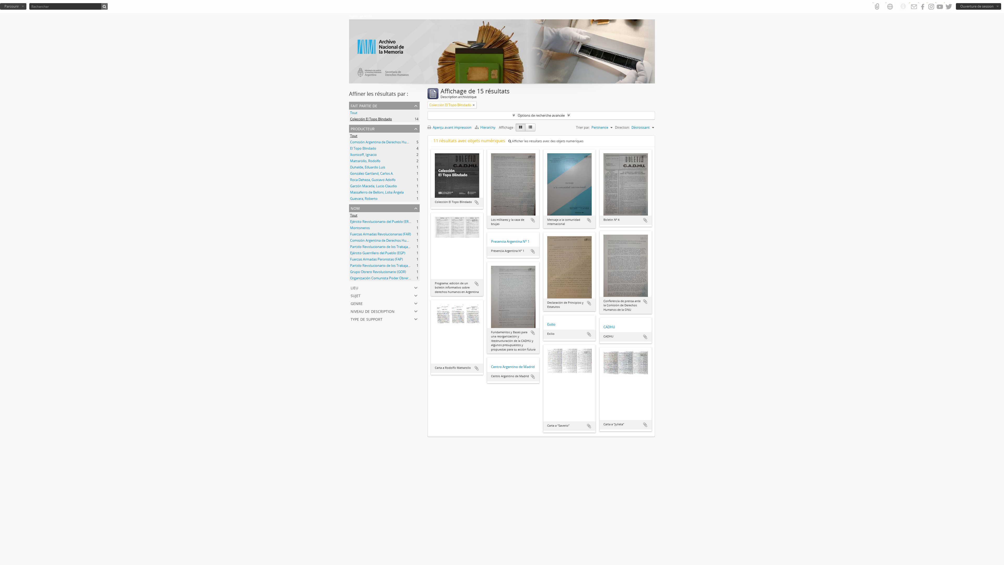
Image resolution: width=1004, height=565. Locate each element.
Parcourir (11, 6)
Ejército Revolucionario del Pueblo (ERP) (381, 221)
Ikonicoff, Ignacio (363, 154)
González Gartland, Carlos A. (371, 173)
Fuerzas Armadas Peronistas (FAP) (376, 259)
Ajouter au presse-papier (476, 202)
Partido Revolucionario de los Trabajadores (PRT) (388, 246)
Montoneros (360, 227)
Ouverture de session (977, 6)
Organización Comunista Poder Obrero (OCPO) (386, 278)
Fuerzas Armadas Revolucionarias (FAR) (380, 234)
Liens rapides (903, 6)
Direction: (622, 127)
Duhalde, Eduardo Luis (367, 167)
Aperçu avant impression (451, 127)
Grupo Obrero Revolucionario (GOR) (378, 271)
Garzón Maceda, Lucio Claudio (373, 186)
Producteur (363, 128)
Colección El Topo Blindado (371, 119)
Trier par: (583, 127)
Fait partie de (364, 105)
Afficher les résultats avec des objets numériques (547, 141)
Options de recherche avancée (541, 115)
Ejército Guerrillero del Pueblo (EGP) (377, 253)
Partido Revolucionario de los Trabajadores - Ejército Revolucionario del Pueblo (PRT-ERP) (419, 265)
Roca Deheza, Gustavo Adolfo (373, 179)
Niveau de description (373, 310)
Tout (353, 112)
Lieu (354, 287)
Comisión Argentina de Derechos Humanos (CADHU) (390, 142)
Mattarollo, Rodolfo (365, 161)
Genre (357, 303)
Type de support (367, 318)
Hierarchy (488, 127)
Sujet (356, 295)
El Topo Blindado (363, 148)
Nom (355, 207)
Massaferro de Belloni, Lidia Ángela (377, 192)
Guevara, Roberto (364, 198)
